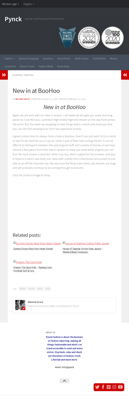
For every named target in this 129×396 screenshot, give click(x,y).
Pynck (13, 19)
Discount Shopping (28, 58)
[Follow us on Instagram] (114, 387)
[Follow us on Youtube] (120, 387)
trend (47, 288)
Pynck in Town (27, 66)
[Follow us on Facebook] (103, 387)
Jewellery (48, 58)
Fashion (8, 58)
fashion (31, 288)
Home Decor (63, 58)
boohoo (23, 288)
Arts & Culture (82, 58)
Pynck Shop (63, 66)
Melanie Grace (22, 99)
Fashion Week (46, 66)
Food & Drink (99, 58)
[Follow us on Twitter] (97, 387)
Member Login (9, 4)
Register (28, 4)
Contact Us (10, 66)
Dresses (29, 75)
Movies (113, 58)
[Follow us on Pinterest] (109, 387)
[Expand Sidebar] (4, 75)
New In (39, 288)
